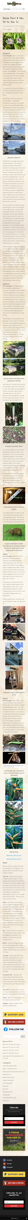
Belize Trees (6, 1074)
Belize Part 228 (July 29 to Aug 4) (11, 1044)
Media (4, 1086)
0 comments (9, 29)
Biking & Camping (7, 1077)
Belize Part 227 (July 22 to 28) (11, 1047)
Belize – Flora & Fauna (8, 1069)
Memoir (4, 1089)
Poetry (4, 1100)
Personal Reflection (8, 1098)
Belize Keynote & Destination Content (12, 1072)
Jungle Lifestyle (7, 1080)
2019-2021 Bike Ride (8, 1066)
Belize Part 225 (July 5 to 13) (10, 1053)
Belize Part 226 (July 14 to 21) (11, 1050)
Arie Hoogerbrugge (8, 26)
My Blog (4, 29)
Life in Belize (21, 26)
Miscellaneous (6, 1092)
